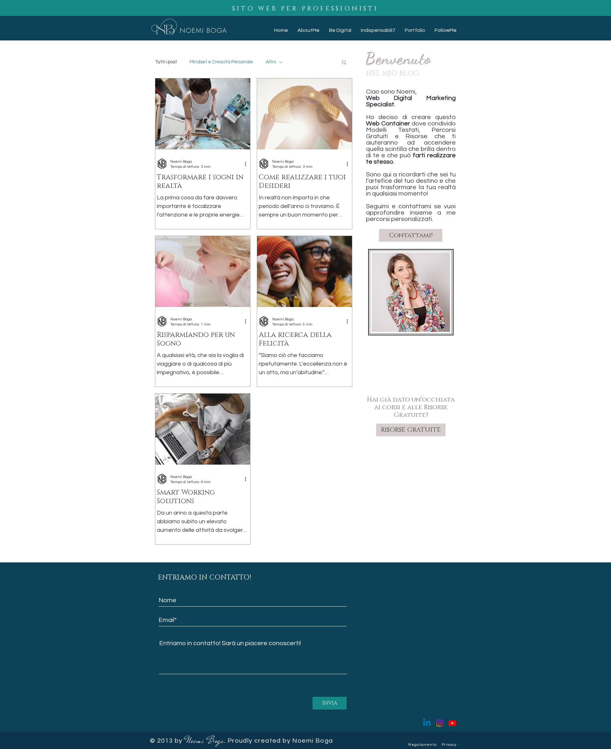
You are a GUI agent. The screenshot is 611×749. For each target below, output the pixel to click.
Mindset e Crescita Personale (221, 62)
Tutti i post (166, 62)
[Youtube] (452, 723)
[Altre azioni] (247, 164)
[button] (344, 63)
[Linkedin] (427, 723)
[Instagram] (439, 723)
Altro (271, 62)
